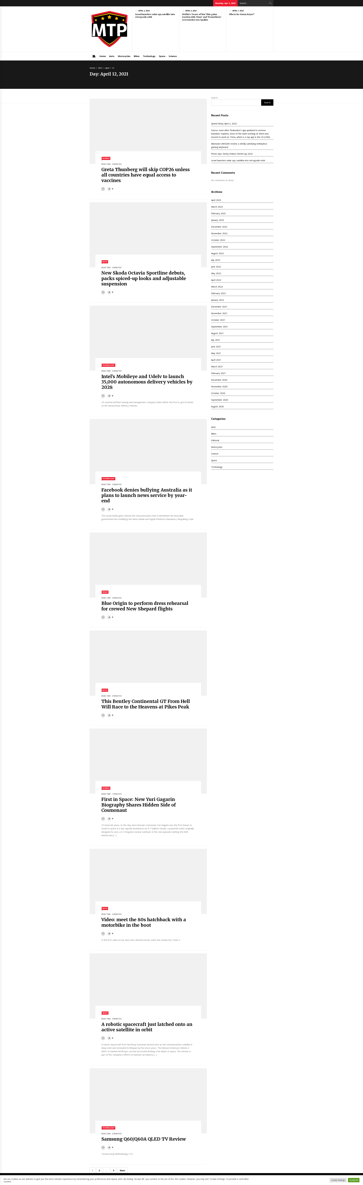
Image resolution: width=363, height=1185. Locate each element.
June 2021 (216, 346)
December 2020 (219, 379)
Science (173, 56)
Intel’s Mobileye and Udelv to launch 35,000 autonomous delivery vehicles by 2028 (146, 382)
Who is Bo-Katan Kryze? (241, 14)
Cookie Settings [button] (338, 1180)
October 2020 (218, 393)
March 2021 (217, 366)
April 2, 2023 (144, 10)
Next (122, 1170)
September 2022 (219, 246)
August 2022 (217, 253)
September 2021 (219, 326)
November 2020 (219, 386)
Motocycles (124, 56)
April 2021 (216, 359)
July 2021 (215, 339)
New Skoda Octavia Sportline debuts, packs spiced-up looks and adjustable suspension (143, 278)
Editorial (215, 440)
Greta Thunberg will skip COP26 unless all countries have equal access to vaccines (145, 175)
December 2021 (219, 306)
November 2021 (219, 313)
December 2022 (219, 226)
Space (162, 56)
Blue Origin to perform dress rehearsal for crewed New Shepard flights (144, 606)
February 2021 (218, 373)
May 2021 (216, 353)
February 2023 (218, 213)
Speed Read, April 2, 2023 (224, 123)
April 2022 (216, 280)
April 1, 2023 (238, 10)
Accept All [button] (354, 1180)
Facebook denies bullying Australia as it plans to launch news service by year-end (146, 495)
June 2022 (216, 266)
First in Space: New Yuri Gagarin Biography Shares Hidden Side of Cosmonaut (138, 805)
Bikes (137, 56)
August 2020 (217, 406)
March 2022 (217, 286)
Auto (111, 56)
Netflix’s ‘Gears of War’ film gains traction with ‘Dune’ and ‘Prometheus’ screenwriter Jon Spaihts (201, 17)
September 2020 (219, 399)
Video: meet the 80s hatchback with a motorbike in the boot (143, 922)
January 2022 (217, 299)
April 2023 (216, 200)
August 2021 (217, 333)
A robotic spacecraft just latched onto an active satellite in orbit (146, 1027)
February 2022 (218, 293)
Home (103, 56)
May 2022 (216, 273)
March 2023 (217, 206)
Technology (149, 56)
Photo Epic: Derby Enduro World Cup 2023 (232, 153)
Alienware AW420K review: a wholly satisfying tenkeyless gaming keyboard (239, 145)
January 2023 (217, 220)
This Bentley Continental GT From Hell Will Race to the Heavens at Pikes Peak (145, 704)
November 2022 (219, 233)
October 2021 (218, 319)
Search (214, 97)
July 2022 (215, 260)
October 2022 (218, 240)
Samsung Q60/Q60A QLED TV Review (143, 1139)
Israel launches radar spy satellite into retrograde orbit (238, 160)
